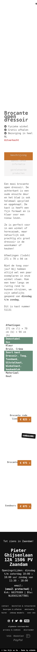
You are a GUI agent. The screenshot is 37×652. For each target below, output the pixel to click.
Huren (4, 613)
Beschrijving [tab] (18, 155)
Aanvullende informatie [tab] (18, 162)
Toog (23, 355)
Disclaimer (29, 630)
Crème (19, 349)
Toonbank (11, 359)
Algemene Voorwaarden (18, 626)
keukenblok (13, 369)
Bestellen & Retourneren (23, 606)
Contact (5, 606)
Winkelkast (13, 366)
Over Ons (31, 613)
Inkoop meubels (17, 613)
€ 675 (23, 506)
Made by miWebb (28, 650)
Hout (9, 376)
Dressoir (11, 355)
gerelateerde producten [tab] (18, 172)
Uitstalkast (14, 362)
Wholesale (29, 609)
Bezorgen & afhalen (12, 609)
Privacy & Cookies (12, 630)
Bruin (9, 349)
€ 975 (23, 462)
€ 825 (23, 419)
